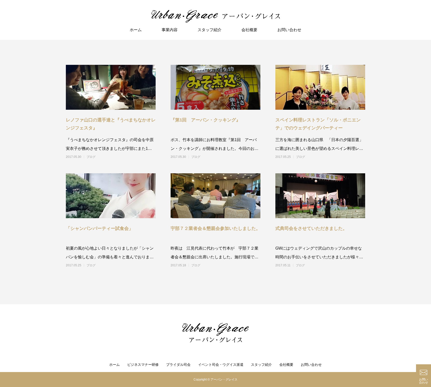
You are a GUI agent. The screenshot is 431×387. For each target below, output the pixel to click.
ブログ (91, 156)
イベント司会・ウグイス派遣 (220, 365)
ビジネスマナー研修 (143, 365)
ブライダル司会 (178, 365)
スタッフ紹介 (209, 30)
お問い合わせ (289, 30)
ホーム (136, 30)
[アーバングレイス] (215, 16)
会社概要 (249, 30)
